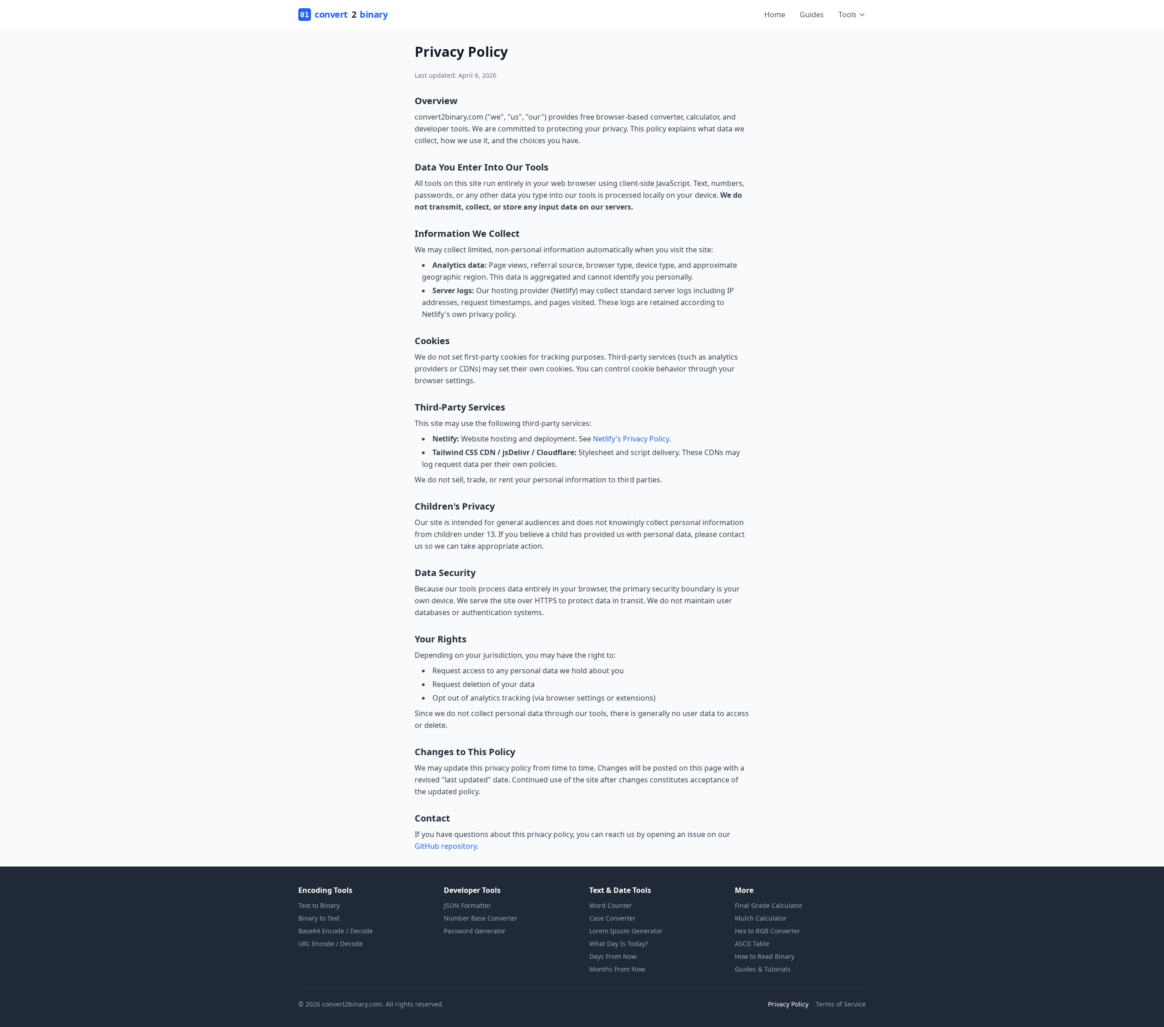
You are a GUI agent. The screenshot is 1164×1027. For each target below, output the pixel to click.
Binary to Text (319, 918)
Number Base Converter (480, 918)
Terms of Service (841, 1004)
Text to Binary (319, 905)
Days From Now (613, 956)
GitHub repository (446, 846)
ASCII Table (752, 943)
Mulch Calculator (761, 918)
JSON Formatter (467, 905)
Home (774, 15)
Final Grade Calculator (769, 905)
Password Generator (475, 931)
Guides (812, 15)
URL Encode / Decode (330, 943)
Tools (847, 15)
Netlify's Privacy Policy (631, 439)
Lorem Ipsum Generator (625, 931)
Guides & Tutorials (763, 969)
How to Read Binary (764, 956)
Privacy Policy (788, 1004)
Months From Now (617, 969)
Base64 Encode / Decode (335, 931)
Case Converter (612, 918)
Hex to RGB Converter (767, 931)
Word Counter (610, 905)
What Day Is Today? (618, 943)
